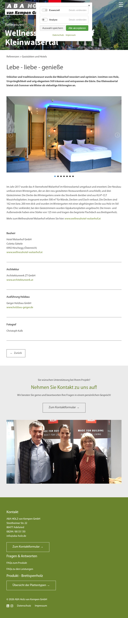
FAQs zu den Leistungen (19, 569)
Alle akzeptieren (77, 28)
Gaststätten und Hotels (34, 56)
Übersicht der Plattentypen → (31, 585)
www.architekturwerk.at (19, 280)
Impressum (41, 606)
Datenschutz (24, 606)
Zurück (18, 353)
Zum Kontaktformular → (64, 407)
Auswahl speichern (52, 28)
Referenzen (12, 56)
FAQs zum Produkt (16, 563)
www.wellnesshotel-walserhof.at (83, 218)
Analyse (53, 19)
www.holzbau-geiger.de (19, 307)
